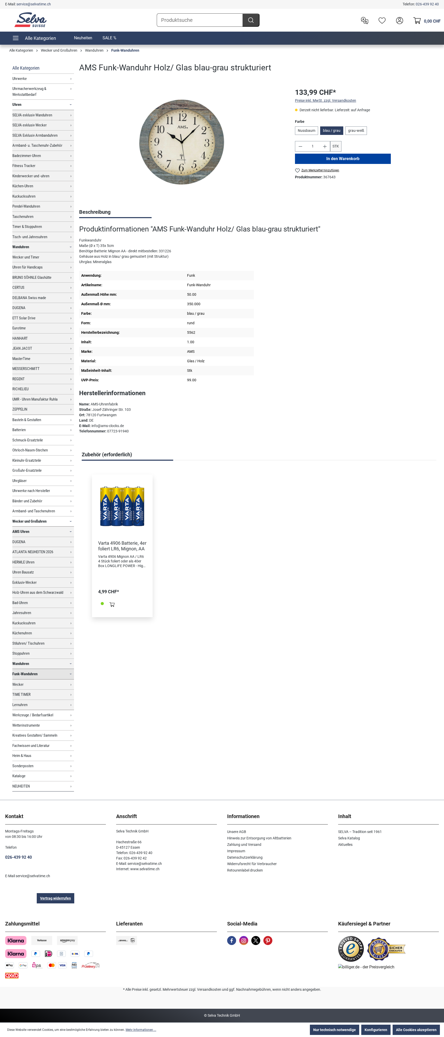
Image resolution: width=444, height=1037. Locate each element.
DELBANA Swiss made (29, 297)
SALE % (109, 37)
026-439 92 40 (427, 4)
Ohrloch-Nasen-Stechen (30, 450)
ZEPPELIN (19, 409)
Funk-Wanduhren (25, 674)
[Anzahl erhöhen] (325, 146)
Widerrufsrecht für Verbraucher (252, 864)
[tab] (115, 212)
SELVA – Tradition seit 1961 (360, 832)
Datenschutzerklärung (245, 857)
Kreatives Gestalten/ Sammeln (34, 735)
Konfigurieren (376, 1030)
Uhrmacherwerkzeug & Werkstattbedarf (29, 91)
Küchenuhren (22, 633)
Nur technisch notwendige (334, 1030)
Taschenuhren (22, 216)
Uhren (16, 104)
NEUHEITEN (21, 786)
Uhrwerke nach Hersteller (31, 490)
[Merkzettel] (381, 20)
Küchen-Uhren (22, 186)
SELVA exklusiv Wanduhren (32, 115)
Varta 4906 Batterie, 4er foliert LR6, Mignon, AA (122, 545)
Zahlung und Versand (244, 844)
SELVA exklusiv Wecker (29, 125)
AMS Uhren (20, 531)
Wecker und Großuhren (29, 521)
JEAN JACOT (22, 348)
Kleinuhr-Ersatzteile (26, 460)
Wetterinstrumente (26, 725)
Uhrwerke (19, 78)
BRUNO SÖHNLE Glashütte (31, 277)
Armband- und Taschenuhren (33, 511)
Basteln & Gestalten (26, 420)
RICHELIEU (20, 389)
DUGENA (18, 307)
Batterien (19, 430)
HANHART (20, 338)
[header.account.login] (398, 20)
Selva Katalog (349, 838)
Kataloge (18, 776)
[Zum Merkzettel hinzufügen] (137, 523)
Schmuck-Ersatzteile (27, 440)
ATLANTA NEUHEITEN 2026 (32, 552)
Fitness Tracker (23, 165)
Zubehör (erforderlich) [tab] (107, 454)
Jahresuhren (21, 612)
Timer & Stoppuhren (27, 226)
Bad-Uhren (20, 602)
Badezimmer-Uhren (26, 155)
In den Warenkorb (342, 158)
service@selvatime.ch (33, 4)
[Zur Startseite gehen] (31, 19)
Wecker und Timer (25, 257)
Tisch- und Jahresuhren (29, 237)
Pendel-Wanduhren (26, 206)
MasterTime (21, 358)
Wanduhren (20, 247)
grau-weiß (356, 130)
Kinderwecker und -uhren (30, 176)
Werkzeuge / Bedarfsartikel (32, 715)
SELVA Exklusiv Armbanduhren (35, 135)
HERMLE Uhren (23, 562)
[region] (182, 142)
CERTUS (18, 287)
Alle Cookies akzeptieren (416, 1030)
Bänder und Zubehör (27, 501)
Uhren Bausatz (23, 572)
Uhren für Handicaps (27, 267)
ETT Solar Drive (23, 318)
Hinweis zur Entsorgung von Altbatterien (259, 838)
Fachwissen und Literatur (31, 745)
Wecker (18, 684)
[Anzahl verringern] (300, 146)
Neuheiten (83, 37)
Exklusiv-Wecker (24, 582)
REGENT (18, 379)
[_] (181, 142)
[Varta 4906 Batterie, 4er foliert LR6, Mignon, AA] (122, 506)
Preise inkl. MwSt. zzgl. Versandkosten (325, 100)
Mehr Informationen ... (141, 1030)
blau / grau (331, 130)
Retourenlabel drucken (245, 870)
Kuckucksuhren (23, 196)
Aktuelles (345, 844)
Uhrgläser (19, 480)
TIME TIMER (21, 694)
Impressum (236, 851)
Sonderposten (22, 766)
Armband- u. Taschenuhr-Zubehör (37, 145)
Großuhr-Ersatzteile (27, 470)
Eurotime (19, 328)
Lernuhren (19, 704)
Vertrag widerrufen (55, 898)
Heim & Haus (21, 755)
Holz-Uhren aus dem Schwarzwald (37, 592)
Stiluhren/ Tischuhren (28, 643)
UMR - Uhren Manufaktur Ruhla (35, 399)
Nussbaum (306, 130)
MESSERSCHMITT (26, 368)
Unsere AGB (236, 832)
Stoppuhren (21, 653)
